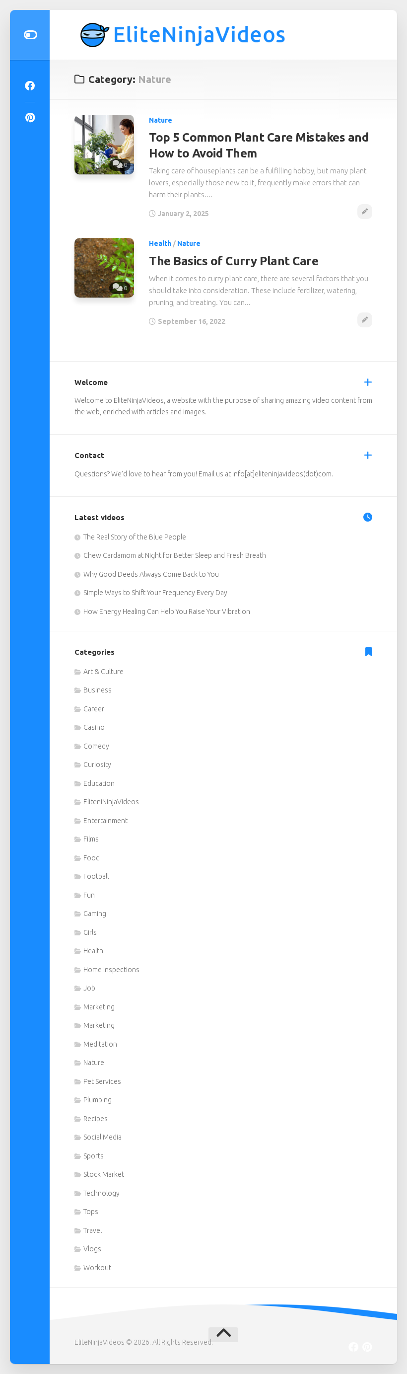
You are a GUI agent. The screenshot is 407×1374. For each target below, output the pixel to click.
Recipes (95, 1119)
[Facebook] (30, 86)
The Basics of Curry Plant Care (233, 261)
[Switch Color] (30, 35)
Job (89, 988)
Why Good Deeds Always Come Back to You (151, 574)
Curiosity (97, 764)
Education (99, 783)
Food (91, 858)
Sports (93, 1156)
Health (160, 243)
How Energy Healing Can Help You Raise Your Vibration (166, 611)
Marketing (99, 1007)
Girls (90, 932)
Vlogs (92, 1249)
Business (97, 690)
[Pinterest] (30, 118)
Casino (94, 727)
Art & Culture (103, 672)
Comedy (96, 746)
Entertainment (105, 821)
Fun (89, 895)
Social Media (102, 1137)
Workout (97, 1268)
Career (93, 709)
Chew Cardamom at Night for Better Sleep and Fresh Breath (174, 555)
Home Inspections (111, 970)
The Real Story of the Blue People (134, 537)
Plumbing (97, 1100)
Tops (90, 1212)
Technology (101, 1193)
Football (96, 876)
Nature (160, 120)
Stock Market (103, 1174)
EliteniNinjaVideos (111, 802)
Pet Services (102, 1081)
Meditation (100, 1044)
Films (91, 839)
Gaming (94, 913)
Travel (92, 1230)
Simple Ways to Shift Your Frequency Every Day (155, 593)
